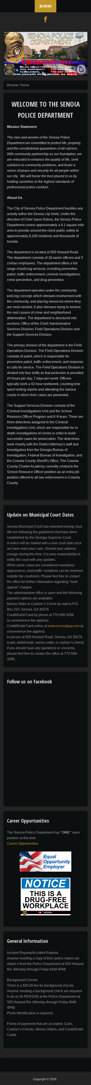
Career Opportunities (22, 843)
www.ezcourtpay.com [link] (64, 626)
